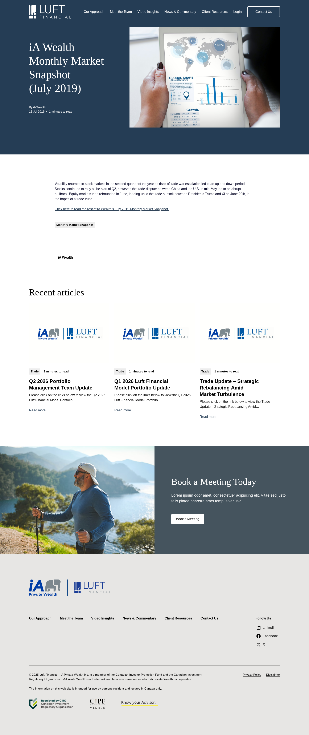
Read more (37, 410)
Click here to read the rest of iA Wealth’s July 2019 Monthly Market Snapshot (112, 209)
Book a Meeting (187, 519)
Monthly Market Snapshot (74, 224)
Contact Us (263, 11)
